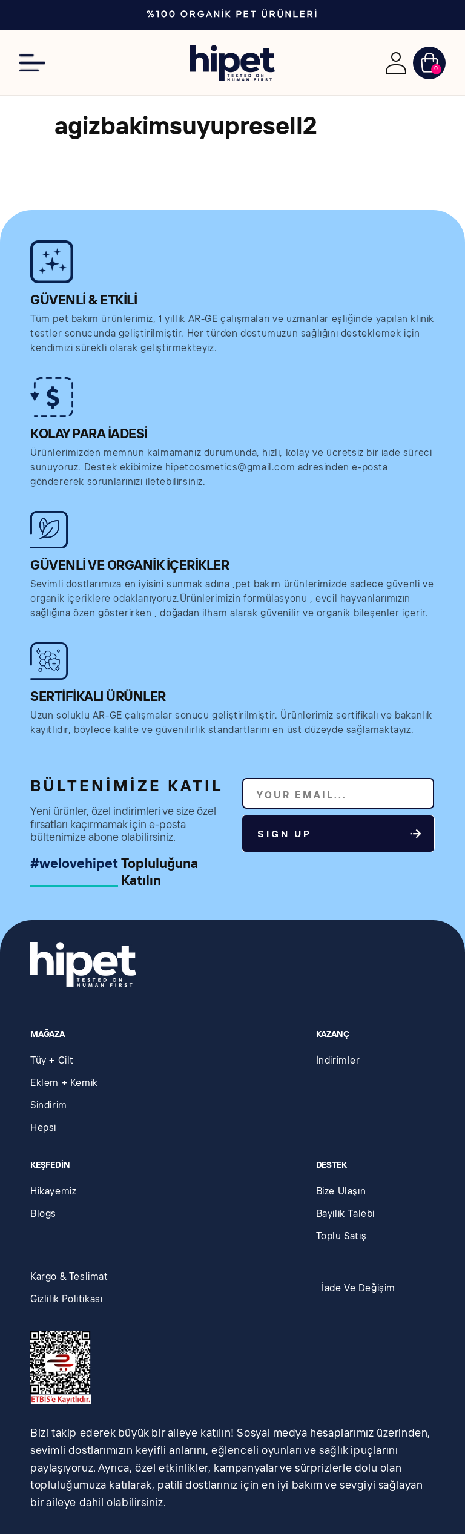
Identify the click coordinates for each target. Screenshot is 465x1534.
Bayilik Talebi (345, 1214)
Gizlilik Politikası (66, 1299)
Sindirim (48, 1105)
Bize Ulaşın (341, 1191)
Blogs (43, 1214)
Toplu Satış (341, 1236)
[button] (32, 63)
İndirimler (338, 1060)
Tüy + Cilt (52, 1060)
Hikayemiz (53, 1191)
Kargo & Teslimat (69, 1277)
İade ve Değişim (358, 1288)
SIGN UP (284, 834)
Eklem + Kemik (64, 1083)
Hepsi (43, 1128)
